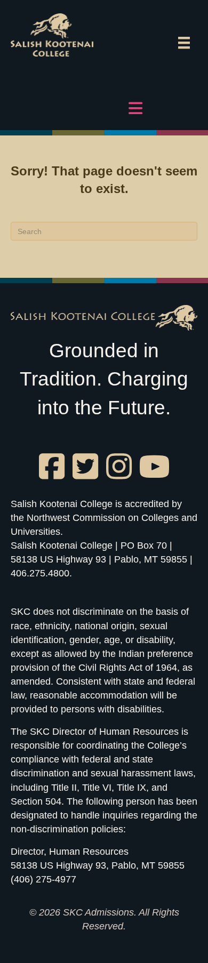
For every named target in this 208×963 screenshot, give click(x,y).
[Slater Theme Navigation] (184, 42)
